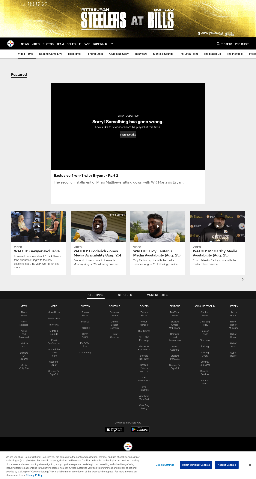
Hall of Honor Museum (233, 324)
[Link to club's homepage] (10, 43)
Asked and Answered (24, 334)
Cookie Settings (165, 464)
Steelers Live (54, 318)
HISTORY (233, 306)
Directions (205, 340)
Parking (205, 346)
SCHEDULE (114, 306)
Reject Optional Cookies (196, 464)
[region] (128, 465)
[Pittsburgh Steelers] (128, 446)
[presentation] (243, 280)
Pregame (85, 327)
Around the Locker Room (54, 352)
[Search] (218, 43)
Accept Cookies (227, 464)
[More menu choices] (111, 43)
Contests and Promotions (175, 337)
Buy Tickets (144, 331)
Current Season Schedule (114, 324)
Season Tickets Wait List (144, 368)
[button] (128, 134)
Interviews (54, 324)
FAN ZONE (175, 306)
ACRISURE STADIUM (205, 306)
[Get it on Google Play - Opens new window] (140, 431)
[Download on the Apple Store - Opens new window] (114, 430)
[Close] (250, 465)
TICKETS (144, 306)
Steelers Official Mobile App (174, 324)
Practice (85, 321)
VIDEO (54, 306)
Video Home (54, 312)
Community (85, 352)
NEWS (24, 306)
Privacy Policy (34, 475)
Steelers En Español (24, 355)
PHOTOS (85, 306)
